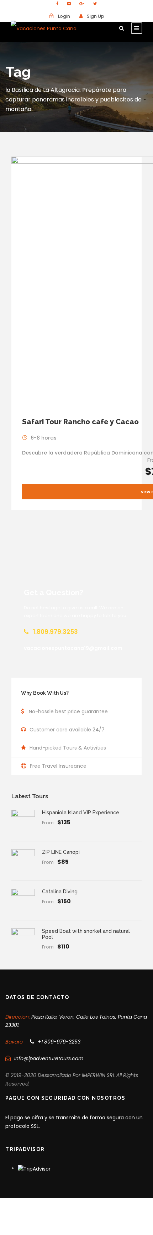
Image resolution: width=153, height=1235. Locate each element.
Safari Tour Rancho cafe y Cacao (80, 421)
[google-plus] (81, 3)
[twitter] (95, 3)
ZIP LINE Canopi (61, 852)
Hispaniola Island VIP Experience (80, 812)
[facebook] (57, 3)
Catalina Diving (60, 891)
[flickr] (68, 3)
